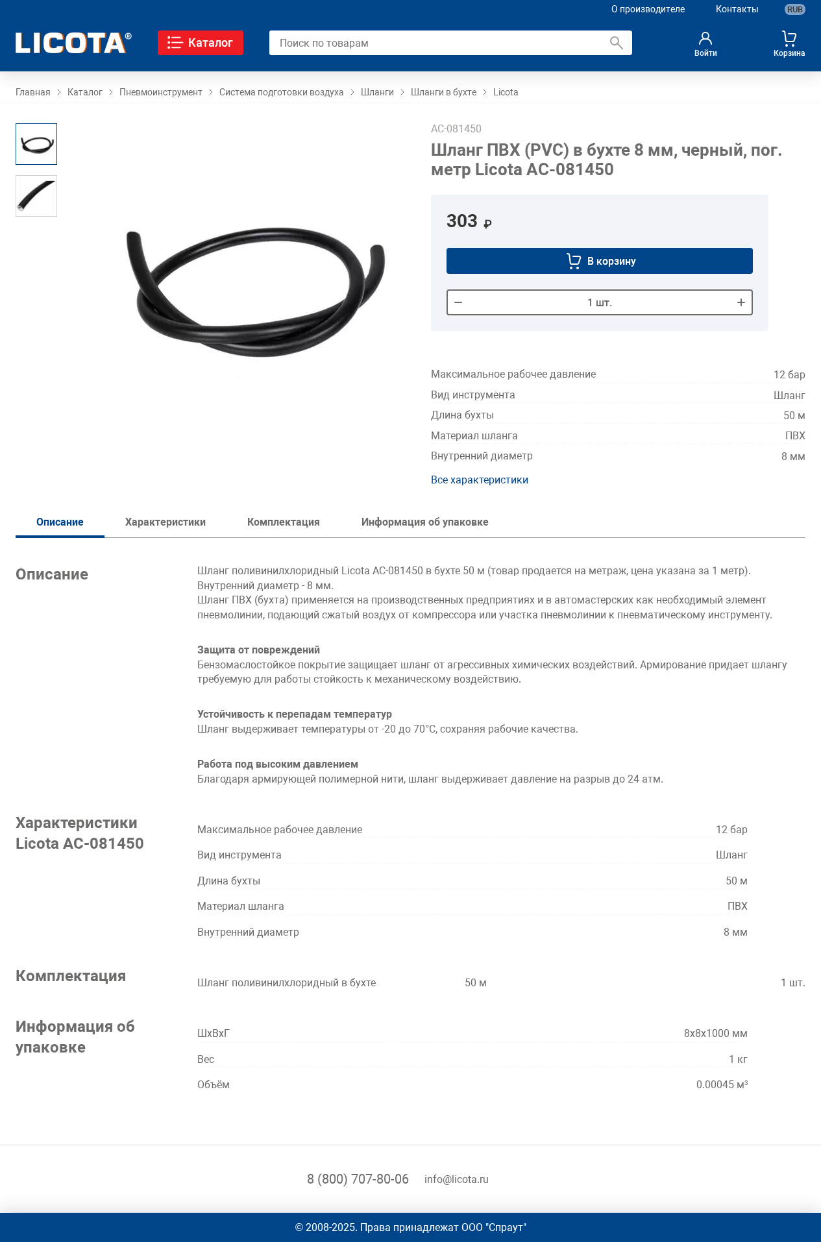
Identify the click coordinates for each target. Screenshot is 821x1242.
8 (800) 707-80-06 (358, 1179)
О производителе (648, 9)
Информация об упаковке (425, 522)
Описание (60, 522)
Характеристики (165, 522)
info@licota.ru (456, 1179)
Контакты (737, 9)
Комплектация (283, 522)
